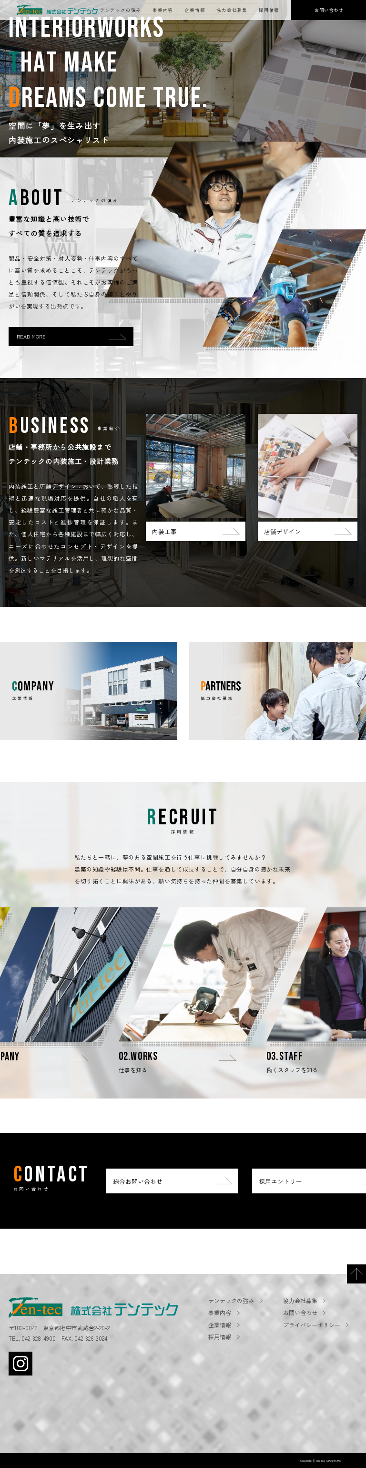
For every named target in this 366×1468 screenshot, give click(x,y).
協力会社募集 (231, 10)
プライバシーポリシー (311, 1325)
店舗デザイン (282, 531)
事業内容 (162, 10)
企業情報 (194, 10)
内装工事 (164, 531)
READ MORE (31, 336)
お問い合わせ (300, 1312)
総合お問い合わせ (138, 1181)
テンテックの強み (120, 10)
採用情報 (269, 10)
